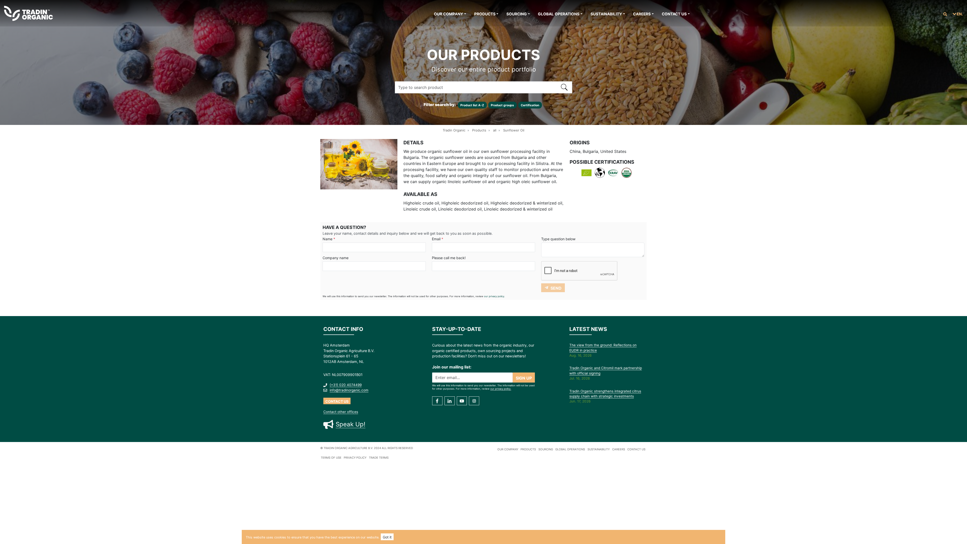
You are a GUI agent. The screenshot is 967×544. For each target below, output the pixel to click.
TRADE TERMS (379, 457)
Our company (448, 14)
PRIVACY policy (355, 457)
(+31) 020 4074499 (346, 385)
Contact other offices (340, 412)
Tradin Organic (454, 130)
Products (485, 14)
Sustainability (606, 14)
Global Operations (558, 14)
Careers (642, 14)
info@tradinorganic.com (349, 390)
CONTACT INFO (343, 329)
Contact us (674, 14)
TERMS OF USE (331, 457)
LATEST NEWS (588, 329)
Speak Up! (350, 424)
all (494, 130)
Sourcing (516, 14)
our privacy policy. (494, 296)
